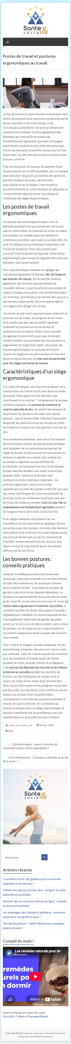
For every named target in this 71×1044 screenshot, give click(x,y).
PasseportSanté (38, 1016)
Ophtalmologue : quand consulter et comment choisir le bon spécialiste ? (30, 746)
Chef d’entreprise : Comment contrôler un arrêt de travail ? (35, 759)
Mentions (48, 1036)
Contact (22, 1036)
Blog (11, 730)
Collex (20, 1016)
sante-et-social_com (20, 725)
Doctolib (9, 1016)
